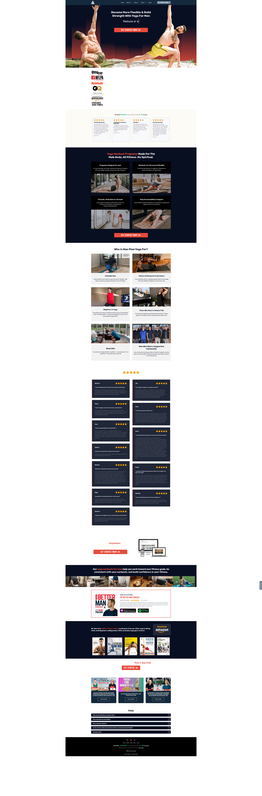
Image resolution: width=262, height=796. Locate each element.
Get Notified (260, 585)
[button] (154, 2)
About (128, 2)
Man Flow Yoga (136, 122)
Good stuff (96, 122)
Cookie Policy (135, 754)
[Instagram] (134, 740)
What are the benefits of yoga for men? (104, 715)
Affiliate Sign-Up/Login (131, 751)
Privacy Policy (127, 754)
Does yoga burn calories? (100, 723)
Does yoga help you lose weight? (102, 719)
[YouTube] (131, 740)
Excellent (117, 114)
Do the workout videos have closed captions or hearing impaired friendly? (113, 727)
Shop (142, 2)
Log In (150, 2)
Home (122, 2)
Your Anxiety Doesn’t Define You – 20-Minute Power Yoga (131, 694)
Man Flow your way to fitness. (160, 122)
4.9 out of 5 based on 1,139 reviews (134, 745)
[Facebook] (127, 740)
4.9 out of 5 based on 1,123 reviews (133, 114)
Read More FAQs (97, 732)
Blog (135, 2)
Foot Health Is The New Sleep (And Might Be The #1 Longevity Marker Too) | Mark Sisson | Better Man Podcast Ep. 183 (158, 694)
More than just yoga (118, 122)
